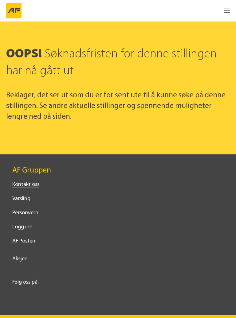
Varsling (21, 199)
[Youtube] (56, 298)
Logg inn (22, 227)
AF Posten (23, 241)
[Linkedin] (16, 298)
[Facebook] (29, 298)
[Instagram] (43, 298)
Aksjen (20, 259)
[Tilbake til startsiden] (14, 10)
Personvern (25, 213)
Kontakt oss (25, 185)
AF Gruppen (31, 170)
